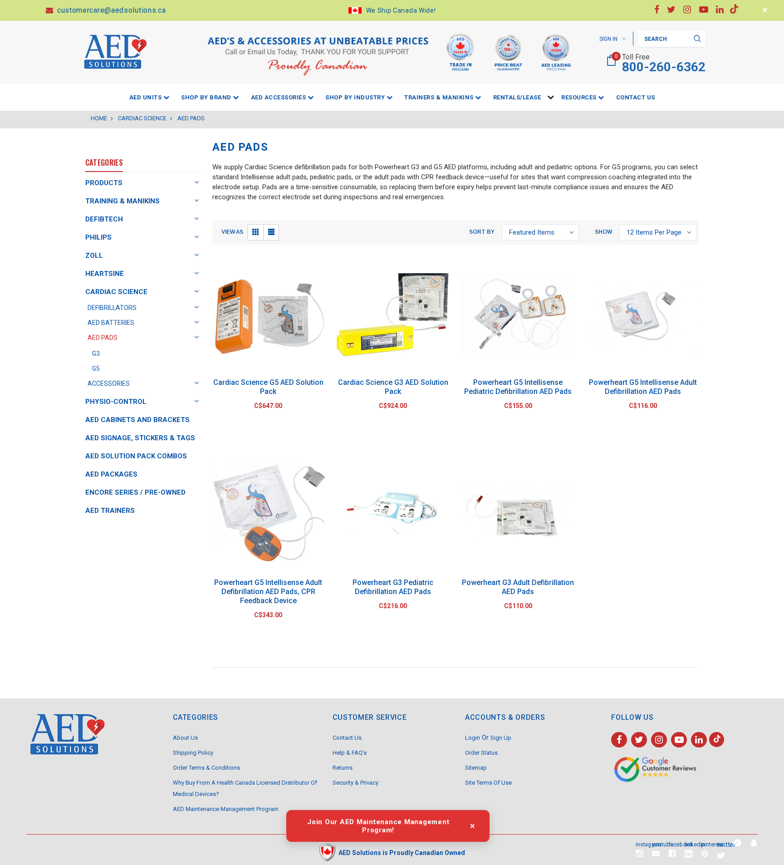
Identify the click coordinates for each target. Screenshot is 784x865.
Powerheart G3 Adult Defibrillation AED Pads (518, 587)
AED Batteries (111, 322)
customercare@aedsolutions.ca (110, 10)
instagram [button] (639, 843)
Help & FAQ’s (350, 752)
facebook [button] (672, 843)
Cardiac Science (116, 292)
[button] (255, 232)
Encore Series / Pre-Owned (135, 492)
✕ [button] (765, 10)
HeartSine (104, 274)
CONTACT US (635, 97)
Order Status (481, 752)
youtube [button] (656, 844)
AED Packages (111, 474)
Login (472, 737)
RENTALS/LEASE (517, 97)
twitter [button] (721, 843)
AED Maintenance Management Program (226, 809)
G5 (96, 368)
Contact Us (347, 737)
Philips (98, 237)
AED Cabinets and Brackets (137, 420)
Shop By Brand (207, 97)
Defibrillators (112, 307)
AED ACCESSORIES (279, 97)
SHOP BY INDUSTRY (356, 97)
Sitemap (476, 767)
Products (103, 183)
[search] (697, 38)
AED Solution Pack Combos (136, 456)
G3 (96, 353)
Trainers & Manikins (439, 97)
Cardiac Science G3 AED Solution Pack (393, 387)
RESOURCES (579, 97)
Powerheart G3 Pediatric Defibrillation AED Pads (393, 587)
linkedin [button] (688, 844)
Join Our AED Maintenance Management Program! (378, 826)
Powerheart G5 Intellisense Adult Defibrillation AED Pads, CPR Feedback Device (268, 591)
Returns (343, 767)
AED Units (146, 97)
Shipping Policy (193, 752)
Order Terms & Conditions (206, 767)
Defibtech (104, 219)
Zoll (94, 255)
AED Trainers (110, 510)
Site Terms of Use (488, 782)
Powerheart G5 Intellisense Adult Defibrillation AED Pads (643, 387)
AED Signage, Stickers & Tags (140, 438)
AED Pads (103, 337)
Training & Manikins (122, 201)
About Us (185, 737)
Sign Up (500, 737)
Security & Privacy (355, 782)
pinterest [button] (705, 844)
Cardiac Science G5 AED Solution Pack (268, 387)
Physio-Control (116, 402)
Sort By (482, 232)
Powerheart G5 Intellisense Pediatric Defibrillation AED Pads (518, 387)
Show (603, 232)
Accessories (109, 383)
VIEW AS (232, 232)
